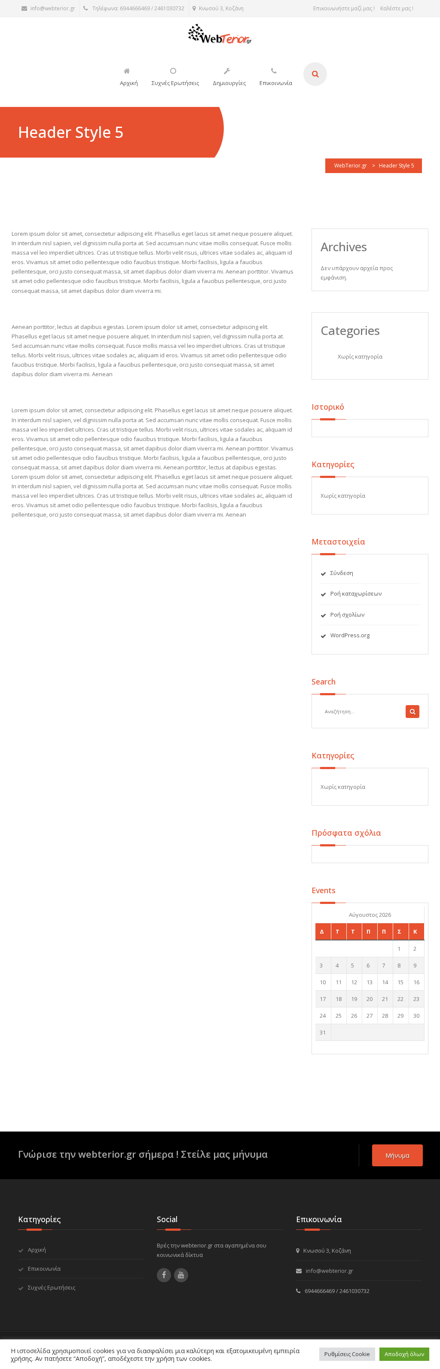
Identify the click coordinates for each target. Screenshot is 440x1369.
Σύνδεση (341, 573)
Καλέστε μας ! (396, 8)
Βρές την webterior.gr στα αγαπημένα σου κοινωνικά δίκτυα (211, 1250)
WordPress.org (350, 635)
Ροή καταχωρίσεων (356, 593)
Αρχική (37, 1249)
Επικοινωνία (44, 1268)
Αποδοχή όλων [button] (404, 1354)
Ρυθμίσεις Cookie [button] (347, 1354)
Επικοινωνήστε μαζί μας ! (344, 8)
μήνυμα (397, 1155)
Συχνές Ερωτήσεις (51, 1287)
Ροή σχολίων (347, 614)
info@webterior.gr (53, 8)
